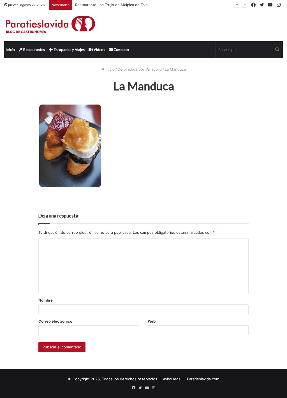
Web (152, 321)
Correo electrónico (55, 321)
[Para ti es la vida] (51, 26)
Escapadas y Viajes (69, 49)
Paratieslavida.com (203, 379)
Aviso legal (172, 379)
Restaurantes (33, 49)
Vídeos (99, 49)
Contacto (121, 49)
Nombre (45, 300)
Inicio (10, 49)
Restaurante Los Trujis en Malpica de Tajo (111, 5)
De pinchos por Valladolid (140, 69)
